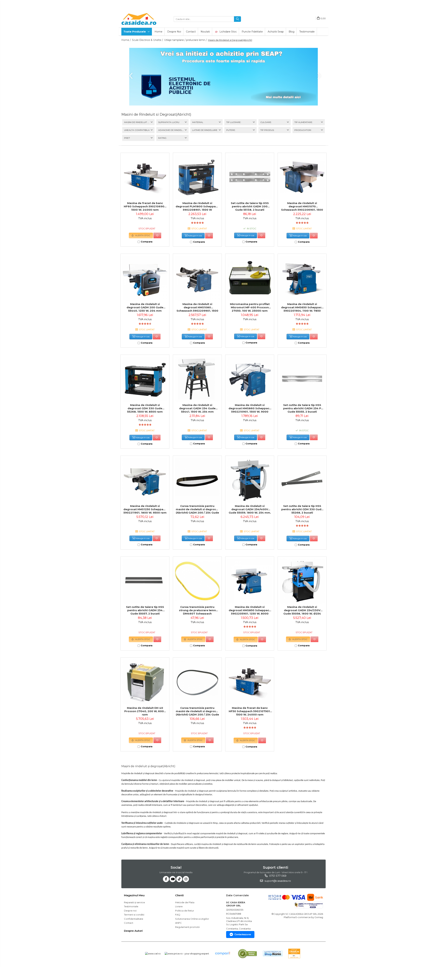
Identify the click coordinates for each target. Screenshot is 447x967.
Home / (126, 40)
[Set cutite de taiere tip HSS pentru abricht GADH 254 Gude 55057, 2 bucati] (144, 581)
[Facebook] (166, 879)
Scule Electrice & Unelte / (148, 40)
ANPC (178, 922)
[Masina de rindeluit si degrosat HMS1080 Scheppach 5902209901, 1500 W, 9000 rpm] (197, 278)
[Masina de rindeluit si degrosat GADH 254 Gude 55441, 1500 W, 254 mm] (197, 379)
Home (158, 31)
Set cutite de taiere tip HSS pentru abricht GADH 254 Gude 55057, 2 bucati (145, 610)
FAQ (177, 914)
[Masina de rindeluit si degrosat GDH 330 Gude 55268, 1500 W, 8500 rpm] (144, 379)
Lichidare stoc (228, 31)
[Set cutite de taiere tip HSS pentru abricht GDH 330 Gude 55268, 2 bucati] (302, 480)
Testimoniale (307, 31)
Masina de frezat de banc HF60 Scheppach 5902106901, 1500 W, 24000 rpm (145, 206)
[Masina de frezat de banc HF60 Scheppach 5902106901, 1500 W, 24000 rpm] (144, 177)
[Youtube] (173, 879)
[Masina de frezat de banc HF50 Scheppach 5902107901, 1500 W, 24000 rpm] (249, 681)
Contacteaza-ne (243, 934)
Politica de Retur (184, 910)
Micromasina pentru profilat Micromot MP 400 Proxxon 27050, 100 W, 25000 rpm (250, 307)
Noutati (205, 31)
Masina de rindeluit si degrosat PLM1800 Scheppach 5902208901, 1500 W (197, 206)
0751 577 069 (277, 875)
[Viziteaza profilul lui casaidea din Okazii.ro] (294, 953)
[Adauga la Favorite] (157, 235)
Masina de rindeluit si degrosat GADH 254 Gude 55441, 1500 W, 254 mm (197, 408)
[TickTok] (179, 879)
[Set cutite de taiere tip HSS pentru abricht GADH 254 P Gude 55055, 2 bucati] (302, 379)
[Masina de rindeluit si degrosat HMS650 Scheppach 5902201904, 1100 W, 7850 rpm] (302, 278)
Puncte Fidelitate (252, 31)
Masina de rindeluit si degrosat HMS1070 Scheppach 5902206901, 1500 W (302, 206)
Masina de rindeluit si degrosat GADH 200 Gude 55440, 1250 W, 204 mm (145, 307)
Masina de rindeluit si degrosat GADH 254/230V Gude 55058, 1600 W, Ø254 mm (302, 610)
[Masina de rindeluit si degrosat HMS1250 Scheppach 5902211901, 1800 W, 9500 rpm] (144, 480)
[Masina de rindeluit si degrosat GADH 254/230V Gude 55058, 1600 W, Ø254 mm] (302, 581)
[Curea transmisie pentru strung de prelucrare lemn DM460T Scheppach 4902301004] (197, 581)
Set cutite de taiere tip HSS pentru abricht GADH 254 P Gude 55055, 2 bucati (302, 408)
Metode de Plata (184, 902)
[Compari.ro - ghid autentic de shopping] (222, 953)
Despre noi (174, 31)
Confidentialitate (133, 918)
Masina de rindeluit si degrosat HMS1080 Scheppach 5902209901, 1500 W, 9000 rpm (197, 307)
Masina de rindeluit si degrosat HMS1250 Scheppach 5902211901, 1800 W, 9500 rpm (145, 509)
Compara (146, 241)
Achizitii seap (276, 31)
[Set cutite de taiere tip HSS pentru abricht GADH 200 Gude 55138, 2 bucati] (249, 177)
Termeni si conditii (134, 914)
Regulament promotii (187, 927)
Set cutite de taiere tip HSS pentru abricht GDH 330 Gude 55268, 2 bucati (302, 509)
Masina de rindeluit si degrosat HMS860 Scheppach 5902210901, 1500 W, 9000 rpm (250, 408)
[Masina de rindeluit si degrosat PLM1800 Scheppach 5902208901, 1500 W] (197, 177)
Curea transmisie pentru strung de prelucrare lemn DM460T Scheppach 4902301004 (197, 610)
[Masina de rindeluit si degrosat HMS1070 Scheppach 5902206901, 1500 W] (302, 177)
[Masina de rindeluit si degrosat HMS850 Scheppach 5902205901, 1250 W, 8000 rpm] (249, 581)
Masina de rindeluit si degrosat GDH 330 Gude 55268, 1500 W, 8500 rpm (145, 408)
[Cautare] (237, 19)
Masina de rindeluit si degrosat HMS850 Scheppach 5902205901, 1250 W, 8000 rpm (250, 610)
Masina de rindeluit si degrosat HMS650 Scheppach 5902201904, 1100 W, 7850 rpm (302, 307)
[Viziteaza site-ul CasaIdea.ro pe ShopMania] (273, 953)
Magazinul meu (134, 895)
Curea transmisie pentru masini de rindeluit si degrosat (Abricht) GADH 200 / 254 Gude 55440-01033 (197, 711)
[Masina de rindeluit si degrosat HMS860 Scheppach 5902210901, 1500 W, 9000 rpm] (249, 379)
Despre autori (133, 930)
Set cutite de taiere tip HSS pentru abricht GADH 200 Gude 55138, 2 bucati (250, 206)
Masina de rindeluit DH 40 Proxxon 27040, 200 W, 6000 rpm (145, 711)
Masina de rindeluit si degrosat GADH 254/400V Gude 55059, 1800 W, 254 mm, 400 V (250, 509)
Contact (191, 31)
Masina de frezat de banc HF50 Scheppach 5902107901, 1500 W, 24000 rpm (250, 711)
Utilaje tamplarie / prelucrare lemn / (185, 40)
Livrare (179, 906)
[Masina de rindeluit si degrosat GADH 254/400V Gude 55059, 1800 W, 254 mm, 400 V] (249, 480)
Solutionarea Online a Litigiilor (192, 918)
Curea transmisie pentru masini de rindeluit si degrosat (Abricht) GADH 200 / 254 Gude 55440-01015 (197, 509)
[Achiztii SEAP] (223, 77)
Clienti (179, 895)
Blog (291, 31)
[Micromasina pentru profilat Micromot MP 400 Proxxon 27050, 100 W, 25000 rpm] (249, 278)
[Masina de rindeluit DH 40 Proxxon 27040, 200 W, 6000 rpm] (144, 681)
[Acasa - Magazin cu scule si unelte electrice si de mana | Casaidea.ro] (138, 19)
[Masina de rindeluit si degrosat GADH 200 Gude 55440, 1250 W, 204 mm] (144, 278)
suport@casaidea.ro (277, 880)
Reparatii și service (134, 902)
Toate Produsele (134, 31)
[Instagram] (186, 879)
